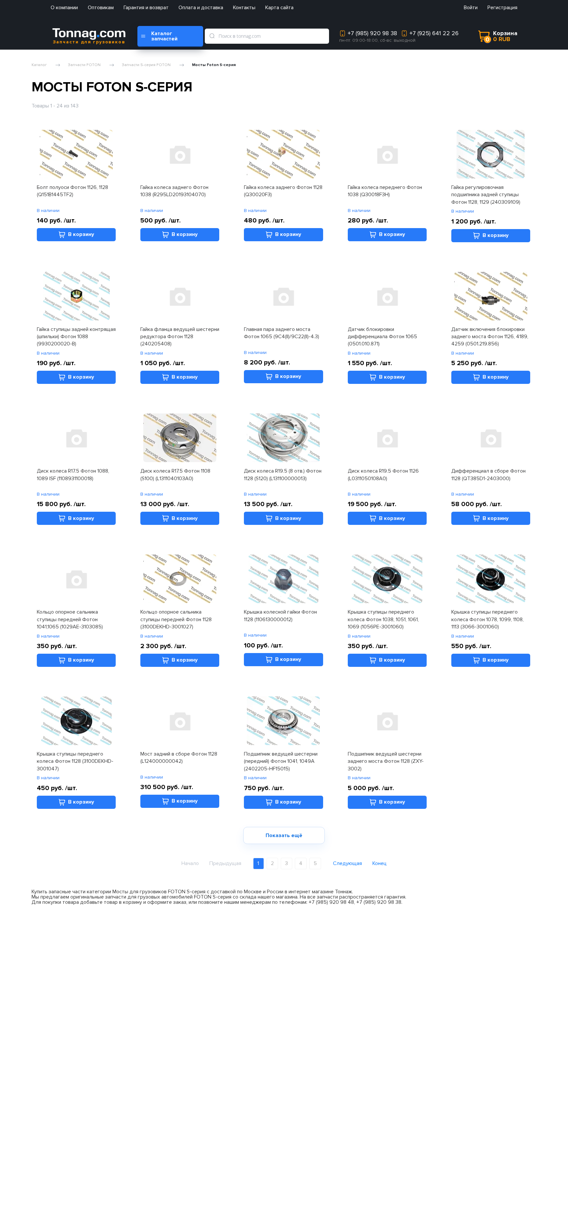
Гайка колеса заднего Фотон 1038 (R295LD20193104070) (174, 191)
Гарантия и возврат (146, 7)
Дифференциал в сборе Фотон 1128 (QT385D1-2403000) (488, 474)
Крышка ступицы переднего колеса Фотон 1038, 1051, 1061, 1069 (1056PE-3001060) (383, 619)
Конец (379, 863)
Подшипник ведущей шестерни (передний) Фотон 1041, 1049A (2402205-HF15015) (281, 761)
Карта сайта (279, 7)
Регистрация (502, 7)
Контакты (244, 7)
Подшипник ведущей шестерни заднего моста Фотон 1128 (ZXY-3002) (386, 761)
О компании (64, 7)
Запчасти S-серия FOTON (146, 65)
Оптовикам (101, 7)
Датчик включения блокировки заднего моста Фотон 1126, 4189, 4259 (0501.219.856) (489, 336)
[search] (212, 36)
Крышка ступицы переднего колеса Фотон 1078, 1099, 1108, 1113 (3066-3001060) (487, 619)
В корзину (81, 234)
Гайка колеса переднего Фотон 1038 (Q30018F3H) (385, 191)
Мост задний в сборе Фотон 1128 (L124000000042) (178, 757)
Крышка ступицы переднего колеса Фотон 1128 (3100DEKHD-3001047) (75, 761)
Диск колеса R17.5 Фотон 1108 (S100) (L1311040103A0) (175, 474)
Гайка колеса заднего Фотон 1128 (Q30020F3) (283, 191)
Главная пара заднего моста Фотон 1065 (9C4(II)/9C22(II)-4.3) (281, 333)
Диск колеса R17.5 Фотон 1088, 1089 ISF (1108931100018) (73, 474)
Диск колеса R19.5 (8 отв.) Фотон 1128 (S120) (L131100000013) (282, 474)
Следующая (347, 863)
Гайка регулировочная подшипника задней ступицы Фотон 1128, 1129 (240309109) (485, 194)
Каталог (39, 65)
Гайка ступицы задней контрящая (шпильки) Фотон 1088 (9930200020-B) (76, 336)
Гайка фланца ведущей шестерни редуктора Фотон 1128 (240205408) (179, 336)
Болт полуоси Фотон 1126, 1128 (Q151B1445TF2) (72, 191)
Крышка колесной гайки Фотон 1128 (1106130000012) (280, 615)
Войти (471, 7)
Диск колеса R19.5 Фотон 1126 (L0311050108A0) (383, 474)
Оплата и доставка (200, 7)
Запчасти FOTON (84, 65)
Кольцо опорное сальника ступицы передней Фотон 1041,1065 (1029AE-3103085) (70, 619)
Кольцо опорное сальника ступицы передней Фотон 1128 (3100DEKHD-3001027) (176, 619)
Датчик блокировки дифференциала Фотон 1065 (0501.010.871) (382, 336)
